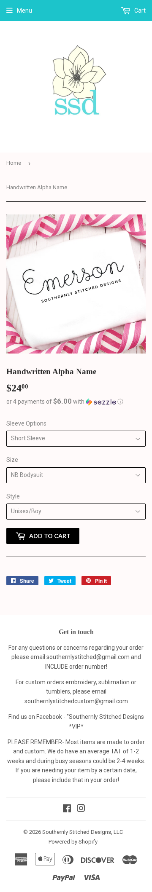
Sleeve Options (26, 423)
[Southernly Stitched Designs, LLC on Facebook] (66, 809)
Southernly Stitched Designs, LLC (82, 832)
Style (13, 496)
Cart (139, 10)
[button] (76, 401)
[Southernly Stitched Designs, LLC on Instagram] (81, 809)
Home (13, 163)
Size (12, 459)
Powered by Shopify (73, 841)
